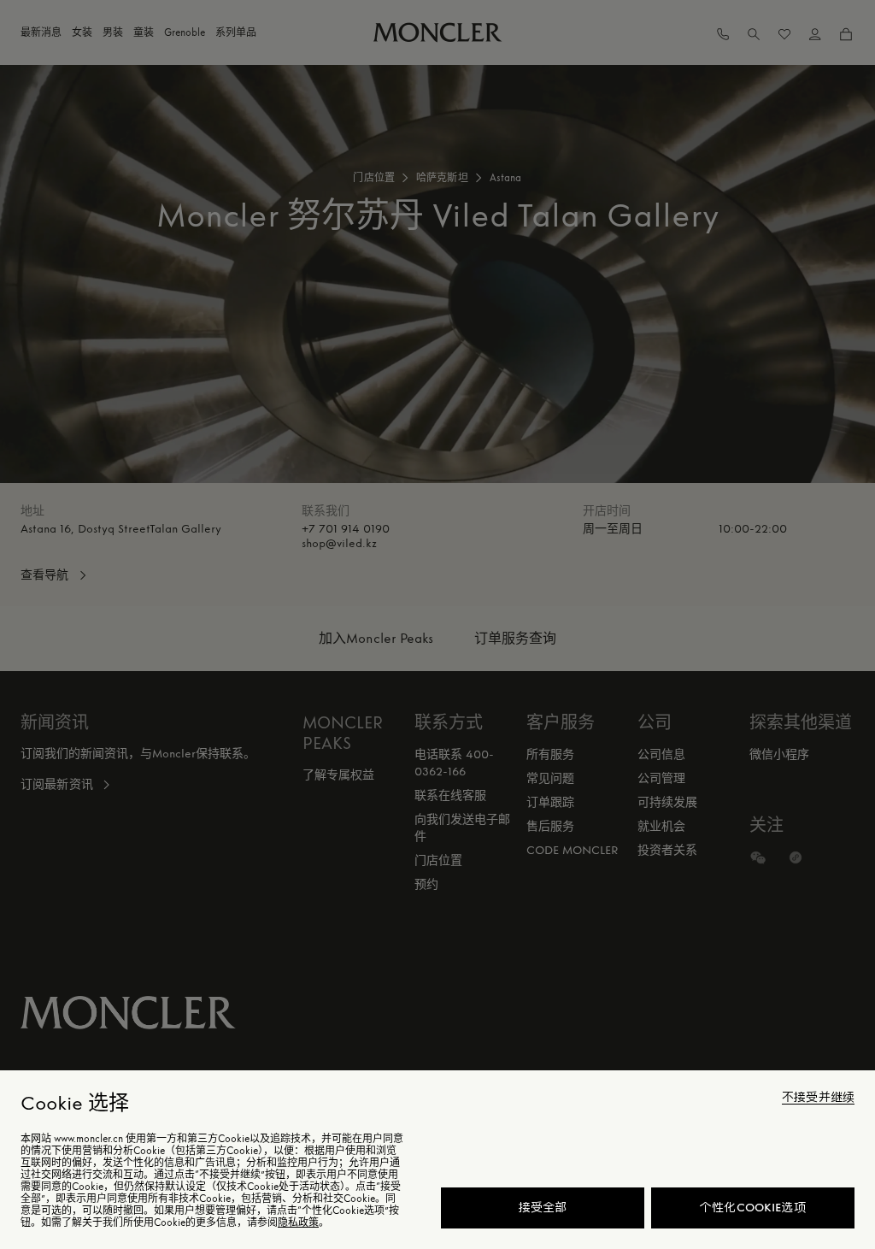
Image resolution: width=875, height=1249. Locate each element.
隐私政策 (298, 1222)
